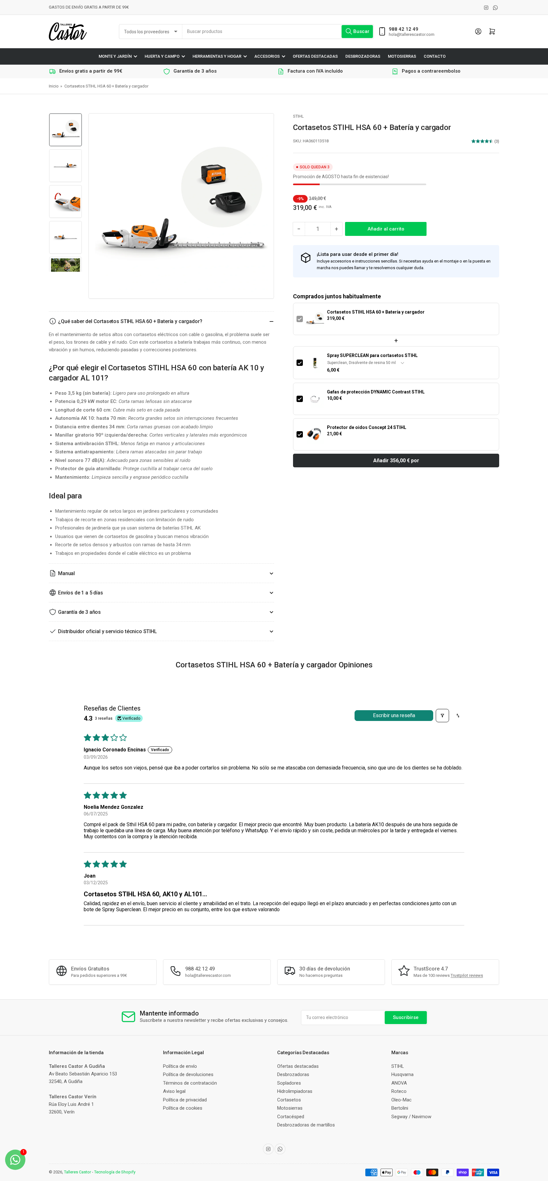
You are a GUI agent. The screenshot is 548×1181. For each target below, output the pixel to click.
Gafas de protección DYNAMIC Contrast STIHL (376, 391)
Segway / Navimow (411, 1116)
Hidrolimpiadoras (294, 1091)
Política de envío (180, 1066)
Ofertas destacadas (315, 56)
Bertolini (399, 1108)
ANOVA (399, 1083)
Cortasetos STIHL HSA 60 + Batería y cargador (376, 312)
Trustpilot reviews (467, 975)
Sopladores (289, 1083)
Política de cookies (182, 1108)
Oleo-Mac (401, 1100)
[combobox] (278, 31)
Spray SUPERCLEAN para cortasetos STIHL (372, 355)
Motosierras (402, 56)
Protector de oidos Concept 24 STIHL (366, 427)
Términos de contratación (190, 1083)
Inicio (54, 86)
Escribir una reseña (394, 715)
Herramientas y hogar (216, 56)
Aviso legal (174, 1091)
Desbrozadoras (362, 56)
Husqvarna (402, 1074)
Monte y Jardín (115, 56)
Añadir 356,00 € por (396, 460)
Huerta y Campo (162, 56)
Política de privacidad (185, 1100)
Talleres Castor (77, 1172)
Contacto (435, 56)
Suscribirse (406, 1017)
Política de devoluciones (188, 1074)
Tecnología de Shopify (114, 1172)
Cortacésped (290, 1116)
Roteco (399, 1091)
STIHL (298, 116)
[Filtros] (442, 715)
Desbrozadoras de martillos (306, 1125)
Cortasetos (289, 1100)
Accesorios (267, 56)
